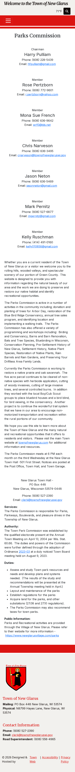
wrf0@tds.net (42, 125)
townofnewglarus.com (33, 442)
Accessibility (50, 757)
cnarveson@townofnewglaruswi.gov (42, 155)
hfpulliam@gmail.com (42, 64)
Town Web (33, 759)
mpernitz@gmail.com (42, 216)
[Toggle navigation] (8, 20)
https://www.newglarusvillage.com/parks (32, 635)
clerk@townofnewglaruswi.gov (41, 500)
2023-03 (24, 551)
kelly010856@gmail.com (42, 246)
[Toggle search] (66, 11)
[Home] (36, 3)
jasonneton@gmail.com (42, 185)
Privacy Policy (65, 759)
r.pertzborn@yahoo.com (41, 94)
